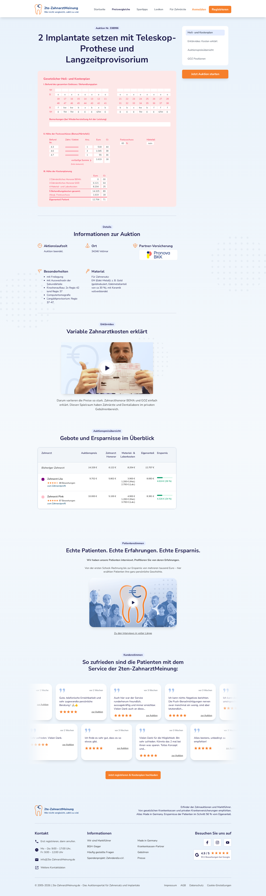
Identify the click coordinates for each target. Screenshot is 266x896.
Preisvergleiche (121, 9)
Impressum (170, 885)
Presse (141, 858)
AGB (183, 885)
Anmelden (199, 9)
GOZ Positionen (197, 58)
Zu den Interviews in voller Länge (133, 633)
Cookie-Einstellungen (219, 885)
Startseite (99, 9)
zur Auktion (42, 704)
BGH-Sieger (94, 846)
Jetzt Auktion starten (205, 74)
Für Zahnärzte (178, 9)
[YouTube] (227, 842)
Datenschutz (196, 885)
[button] (107, 368)
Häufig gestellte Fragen (100, 852)
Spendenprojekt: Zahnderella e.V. (105, 858)
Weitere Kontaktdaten (53, 867)
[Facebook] (207, 842)
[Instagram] (217, 842)
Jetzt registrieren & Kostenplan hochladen (133, 775)
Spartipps (142, 9)
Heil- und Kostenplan (200, 32)
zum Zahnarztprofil (56, 485)
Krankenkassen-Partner (151, 846)
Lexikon (158, 9)
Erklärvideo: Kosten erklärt (202, 41)
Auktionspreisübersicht (201, 50)
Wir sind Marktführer (99, 840)
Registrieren (220, 9)
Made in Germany (147, 840)
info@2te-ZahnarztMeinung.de (58, 859)
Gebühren (143, 852)
